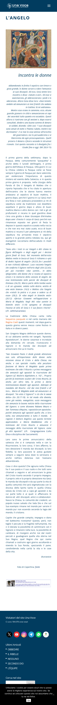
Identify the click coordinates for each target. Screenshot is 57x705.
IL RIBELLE (13, 654)
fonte (37, 567)
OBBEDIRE (13, 649)
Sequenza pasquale (15, 319)
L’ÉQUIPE (13, 668)
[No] (53, 694)
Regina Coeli (12, 322)
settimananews (17, 310)
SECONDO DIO (16, 663)
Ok (28, 700)
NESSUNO (13, 658)
